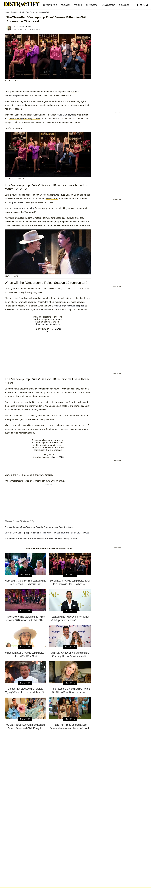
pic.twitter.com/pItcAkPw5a (47, 324)
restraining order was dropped (69, 306)
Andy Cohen (52, 198)
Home (7, 12)
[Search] (134, 4)
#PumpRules (55, 319)
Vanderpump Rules (43, 12)
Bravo (32, 12)
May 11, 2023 (57, 457)
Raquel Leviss (16, 202)
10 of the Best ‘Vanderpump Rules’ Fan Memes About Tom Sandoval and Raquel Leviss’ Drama (47, 533)
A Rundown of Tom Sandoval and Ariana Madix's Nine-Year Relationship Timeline (41, 538)
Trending (78, 5)
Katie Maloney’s (65, 115)
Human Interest (108, 5)
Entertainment (50, 5)
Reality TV (24, 12)
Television (65, 5)
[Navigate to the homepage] (22, 4)
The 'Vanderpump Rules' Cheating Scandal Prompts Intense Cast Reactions (39, 527)
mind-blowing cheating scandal (24, 118)
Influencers (91, 5)
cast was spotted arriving (21, 208)
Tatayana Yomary (23, 27)
